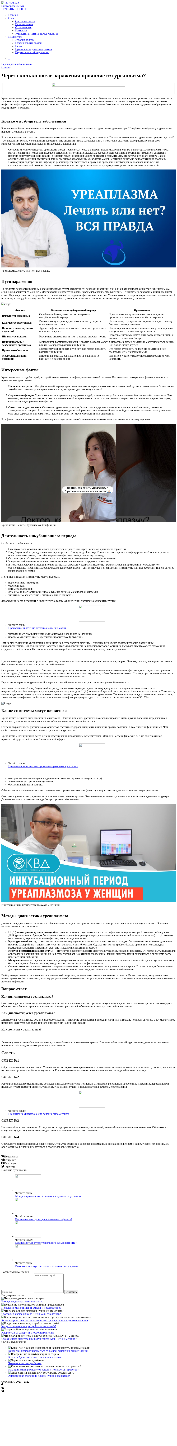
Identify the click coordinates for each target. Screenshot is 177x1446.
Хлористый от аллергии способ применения (27, 1332)
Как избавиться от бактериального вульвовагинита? (46, 1242)
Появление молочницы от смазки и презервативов (31, 1307)
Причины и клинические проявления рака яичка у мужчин (43, 766)
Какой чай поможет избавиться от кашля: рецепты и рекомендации (48, 1350)
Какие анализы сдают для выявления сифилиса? (43, 1219)
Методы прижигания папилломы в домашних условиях (48, 1196)
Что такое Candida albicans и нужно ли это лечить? (31, 1313)
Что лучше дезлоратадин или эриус (22, 1301)
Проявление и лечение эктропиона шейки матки (37, 628)
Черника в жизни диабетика (24, 1363)
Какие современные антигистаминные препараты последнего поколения (44, 1320)
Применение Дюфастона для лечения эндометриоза (38, 1113)
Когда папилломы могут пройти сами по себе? (28, 1326)
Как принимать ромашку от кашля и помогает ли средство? (43, 1369)
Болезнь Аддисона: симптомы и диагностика (35, 1357)
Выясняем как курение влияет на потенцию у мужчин (47, 1266)
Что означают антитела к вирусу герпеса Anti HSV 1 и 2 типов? (39, 1338)
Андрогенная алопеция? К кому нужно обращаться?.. (39, 1375)
